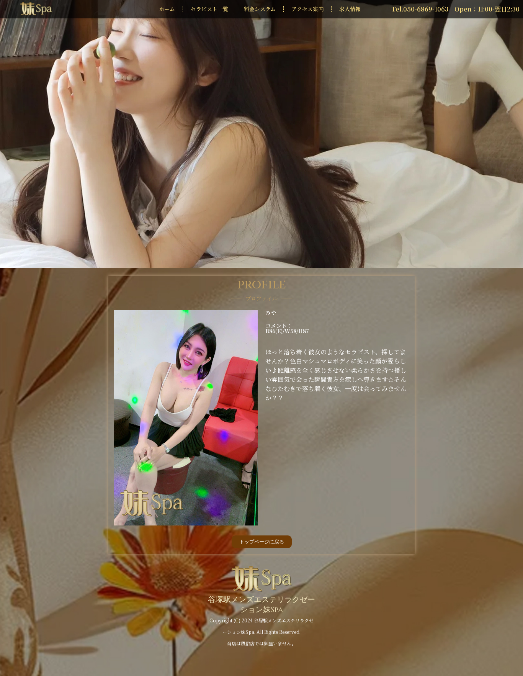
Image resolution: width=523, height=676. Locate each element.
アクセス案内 (307, 9)
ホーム (167, 9)
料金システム (260, 9)
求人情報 (350, 9)
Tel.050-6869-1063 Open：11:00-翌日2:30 (455, 9)
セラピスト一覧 (209, 9)
